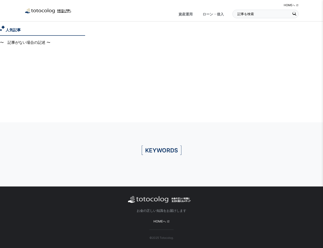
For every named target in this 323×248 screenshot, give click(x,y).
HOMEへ (289, 5)
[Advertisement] (161, 87)
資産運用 (186, 14)
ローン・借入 (213, 14)
